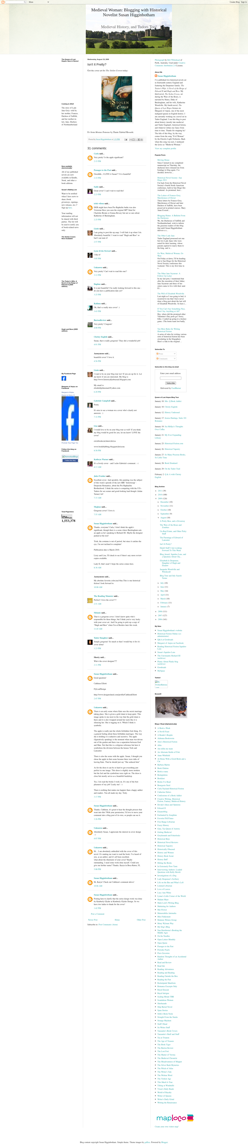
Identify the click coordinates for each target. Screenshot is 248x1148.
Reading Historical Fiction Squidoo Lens (171, 647)
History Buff (162, 859)
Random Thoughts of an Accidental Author (171, 957)
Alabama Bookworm (165, 738)
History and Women (165, 852)
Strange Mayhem (164, 1020)
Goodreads (161, 667)
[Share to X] (136, 139)
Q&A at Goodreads (165, 639)
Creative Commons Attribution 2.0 (170, 64)
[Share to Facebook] (138, 139)
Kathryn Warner (101, 459)
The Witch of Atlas (165, 1068)
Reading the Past (164, 979)
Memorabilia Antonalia (166, 913)
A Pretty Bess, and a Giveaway (172, 521)
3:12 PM (97, 275)
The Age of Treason (165, 1041)
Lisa (95, 425)
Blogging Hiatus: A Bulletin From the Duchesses (171, 216)
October (163, 509)
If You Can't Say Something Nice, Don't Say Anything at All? (171, 310)
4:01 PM (97, 344)
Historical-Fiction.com (174, 443)
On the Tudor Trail (172, 468)
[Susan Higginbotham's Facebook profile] (64, 379)
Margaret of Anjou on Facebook (170, 643)
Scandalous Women (165, 1000)
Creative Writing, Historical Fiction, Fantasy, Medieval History (171, 800)
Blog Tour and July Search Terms (171, 576)
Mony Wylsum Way (165, 923)
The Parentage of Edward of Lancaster (171, 538)
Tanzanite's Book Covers (167, 1030)
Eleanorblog (162, 811)
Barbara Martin (163, 764)
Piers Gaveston (163, 953)
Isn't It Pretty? (166, 544)
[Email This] (130, 139)
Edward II (161, 808)
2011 (160, 490)
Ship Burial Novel (164, 1006)
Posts (160, 353)
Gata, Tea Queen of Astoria (168, 828)
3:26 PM (97, 819)
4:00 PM (97, 327)
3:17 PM (97, 796)
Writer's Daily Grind (165, 1099)
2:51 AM (97, 603)
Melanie (97, 612)
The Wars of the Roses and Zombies (171, 526)
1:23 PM (97, 648)
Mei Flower (162, 909)
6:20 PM (97, 391)
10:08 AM (98, 587)
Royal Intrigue (163, 993)
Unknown (98, 267)
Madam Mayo (162, 899)
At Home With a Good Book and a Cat (171, 760)
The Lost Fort (163, 1051)
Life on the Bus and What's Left (170, 882)
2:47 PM (97, 698)
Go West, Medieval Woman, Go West (170, 254)
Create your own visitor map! (167, 1126)
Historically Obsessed (166, 849)
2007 (160, 615)
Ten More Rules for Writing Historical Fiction (168, 330)
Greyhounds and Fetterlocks (168, 835)
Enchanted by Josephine (167, 815)
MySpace (161, 670)
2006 (160, 619)
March (163, 598)
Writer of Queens (164, 1095)
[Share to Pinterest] (141, 139)
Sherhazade (162, 1003)
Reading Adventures (165, 969)
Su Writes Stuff (163, 1027)
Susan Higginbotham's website (169, 630)
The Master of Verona (166, 1054)
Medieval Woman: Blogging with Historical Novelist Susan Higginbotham (128, 12)
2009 (160, 498)
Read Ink (161, 965)
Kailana (97, 303)
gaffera (147, 1142)
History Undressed (172, 412)
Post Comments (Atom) (108, 924)
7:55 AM (97, 514)
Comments (162, 358)
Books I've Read (164, 781)
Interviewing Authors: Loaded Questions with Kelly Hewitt (169, 870)
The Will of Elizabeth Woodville (170, 293)
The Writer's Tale (164, 1071)
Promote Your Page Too (70, 443)
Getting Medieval (164, 832)
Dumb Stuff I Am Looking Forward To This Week (171, 549)
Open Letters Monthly (166, 939)
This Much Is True (165, 1082)
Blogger (164, 1142)
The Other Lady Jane (166, 235)
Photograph (159, 59)
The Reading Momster (103, 595)
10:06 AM (98, 885)
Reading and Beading (166, 972)
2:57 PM (97, 241)
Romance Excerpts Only (167, 986)
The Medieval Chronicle (167, 1058)
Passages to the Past (102, 170)
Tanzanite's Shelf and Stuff (168, 1034)
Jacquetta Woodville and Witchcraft (170, 570)
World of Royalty (164, 1092)
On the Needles (163, 936)
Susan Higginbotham (103, 523)
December (164, 501)
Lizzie (96, 228)
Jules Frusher (100, 476)
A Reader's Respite (165, 735)
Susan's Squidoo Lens (166, 652)
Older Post (141, 919)
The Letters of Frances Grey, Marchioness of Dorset (169, 196)
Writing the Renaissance (167, 1102)
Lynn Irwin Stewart (102, 250)
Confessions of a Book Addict (169, 795)
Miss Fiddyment (163, 916)
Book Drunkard (171, 463)
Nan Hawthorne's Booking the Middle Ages (169, 931)
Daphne (97, 284)
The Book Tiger (163, 1044)
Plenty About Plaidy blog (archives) (167, 662)
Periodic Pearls (163, 949)
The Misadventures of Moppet (169, 1061)
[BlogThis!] (133, 139)
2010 (160, 494)
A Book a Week (163, 728)
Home (117, 919)
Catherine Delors (164, 792)
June (162, 586)
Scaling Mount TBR (165, 996)
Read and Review (164, 962)
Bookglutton (162, 775)
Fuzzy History (163, 825)
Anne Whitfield (163, 755)
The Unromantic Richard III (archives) (168, 656)
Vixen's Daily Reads (165, 1089)
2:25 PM (97, 219)
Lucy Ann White (164, 892)
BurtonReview (100, 320)
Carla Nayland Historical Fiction (170, 788)
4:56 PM (97, 361)
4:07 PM (97, 838)
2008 (160, 611)
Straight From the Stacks (167, 1017)
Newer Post (92, 919)
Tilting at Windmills (165, 1085)
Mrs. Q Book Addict (173, 401)
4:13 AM (97, 467)
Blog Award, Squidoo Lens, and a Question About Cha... (173, 555)
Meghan (97, 506)
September (165, 513)
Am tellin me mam (165, 748)
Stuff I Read (162, 1024)
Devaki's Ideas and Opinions (168, 804)
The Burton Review (165, 1048)
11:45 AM (98, 628)
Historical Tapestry (172, 449)
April (162, 594)
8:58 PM (97, 450)
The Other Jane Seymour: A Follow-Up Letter (168, 274)
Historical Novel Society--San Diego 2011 (169, 178)
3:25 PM (97, 294)
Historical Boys (163, 838)
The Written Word (164, 1075)
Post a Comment (97, 913)
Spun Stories (162, 1010)
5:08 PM (97, 869)
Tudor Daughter (101, 637)
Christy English (100, 336)
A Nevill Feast (163, 731)
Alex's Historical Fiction (167, 741)
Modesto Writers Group (167, 920)
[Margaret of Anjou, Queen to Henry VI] (70, 439)
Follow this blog (70, 460)
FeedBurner (176, 388)
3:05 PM (97, 258)
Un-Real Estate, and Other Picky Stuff (173, 532)
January (163, 606)
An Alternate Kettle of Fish (168, 752)
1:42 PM (97, 908)
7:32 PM (97, 416)
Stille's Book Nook (165, 1013)
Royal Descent (163, 989)
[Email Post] (126, 139)
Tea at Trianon (163, 1037)
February (164, 602)
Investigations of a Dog (166, 875)
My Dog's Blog (163, 926)
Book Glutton (162, 768)
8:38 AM (97, 567)
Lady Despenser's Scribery (168, 879)
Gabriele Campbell (102, 400)
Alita (159, 745)
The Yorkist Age (164, 1078)
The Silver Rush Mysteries (168, 1065)
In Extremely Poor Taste (167, 866)
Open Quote (162, 943)
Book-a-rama (162, 771)
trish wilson (99, 203)
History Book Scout (165, 856)
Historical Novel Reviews (167, 842)
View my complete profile (165, 148)
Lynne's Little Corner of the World (171, 896)
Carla (96, 153)
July (162, 583)
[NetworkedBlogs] (70, 456)
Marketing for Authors (166, 906)
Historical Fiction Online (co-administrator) (169, 634)
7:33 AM (97, 497)
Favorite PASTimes (165, 818)
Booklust (161, 778)
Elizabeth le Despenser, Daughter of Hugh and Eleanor (170, 563)
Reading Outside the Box (167, 976)
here (70, 207)
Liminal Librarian (164, 885)
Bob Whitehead (173, 59)
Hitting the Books (164, 862)
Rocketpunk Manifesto (166, 983)
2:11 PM (97, 664)
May (162, 590)
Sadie (96, 186)
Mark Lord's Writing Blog (168, 902)
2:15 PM (97, 161)
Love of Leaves (163, 889)
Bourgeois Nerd (163, 785)
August (163, 517)
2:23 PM (97, 194)
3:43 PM (97, 311)
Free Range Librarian (166, 821)
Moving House (163, 159)
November (164, 505)
